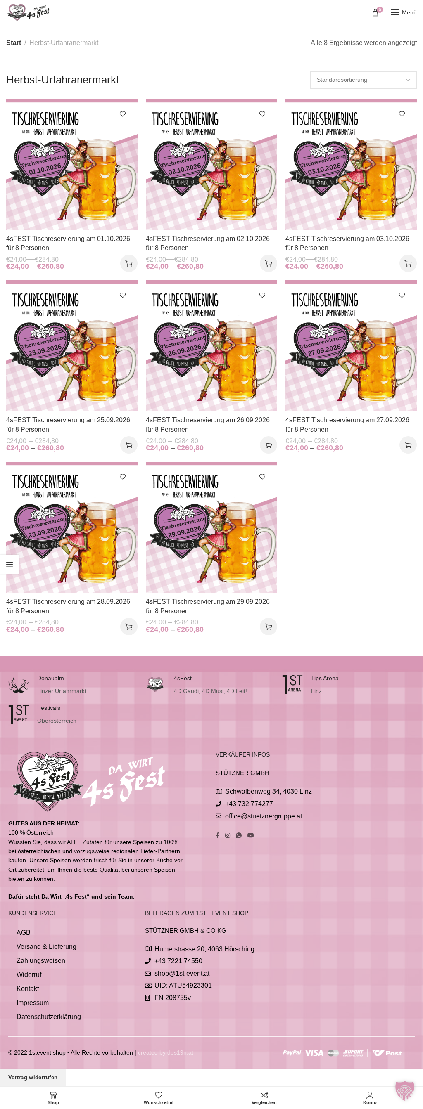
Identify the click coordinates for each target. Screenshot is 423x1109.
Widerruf (29, 974)
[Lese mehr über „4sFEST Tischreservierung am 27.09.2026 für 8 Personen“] (408, 445)
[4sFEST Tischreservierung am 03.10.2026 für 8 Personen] (351, 164)
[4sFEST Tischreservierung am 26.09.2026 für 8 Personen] (211, 345)
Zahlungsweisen (41, 960)
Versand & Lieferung (46, 946)
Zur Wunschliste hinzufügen (122, 114)
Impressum (33, 1002)
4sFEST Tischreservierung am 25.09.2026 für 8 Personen (68, 424)
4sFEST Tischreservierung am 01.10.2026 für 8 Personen (68, 243)
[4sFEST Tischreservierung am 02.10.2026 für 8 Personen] (211, 164)
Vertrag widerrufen (32, 1077)
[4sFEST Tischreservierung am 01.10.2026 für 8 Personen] (72, 164)
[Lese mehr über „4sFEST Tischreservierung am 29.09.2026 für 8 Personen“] (268, 626)
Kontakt (28, 988)
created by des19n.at (165, 1052)
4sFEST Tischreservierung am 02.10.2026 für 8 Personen (208, 243)
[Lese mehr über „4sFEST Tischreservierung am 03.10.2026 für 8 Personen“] (408, 263)
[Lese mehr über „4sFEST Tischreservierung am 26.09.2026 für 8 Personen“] (268, 445)
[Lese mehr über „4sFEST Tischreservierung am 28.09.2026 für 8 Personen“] (129, 626)
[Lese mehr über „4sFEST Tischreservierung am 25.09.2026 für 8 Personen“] (129, 445)
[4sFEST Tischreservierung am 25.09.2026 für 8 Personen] (72, 345)
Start (13, 42)
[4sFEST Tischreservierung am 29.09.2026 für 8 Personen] (211, 527)
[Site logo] (29, 12)
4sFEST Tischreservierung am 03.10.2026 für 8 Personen (347, 243)
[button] (405, 1091)
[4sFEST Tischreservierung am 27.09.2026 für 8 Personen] (351, 345)
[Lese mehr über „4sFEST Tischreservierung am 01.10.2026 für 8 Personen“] (129, 263)
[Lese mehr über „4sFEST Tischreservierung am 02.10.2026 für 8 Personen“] (268, 263)
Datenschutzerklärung (49, 1016)
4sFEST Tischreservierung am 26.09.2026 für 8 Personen (208, 424)
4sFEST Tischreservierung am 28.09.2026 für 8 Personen (68, 606)
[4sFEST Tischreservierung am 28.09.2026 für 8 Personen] (72, 527)
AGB (24, 932)
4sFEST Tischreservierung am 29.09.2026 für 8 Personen (208, 606)
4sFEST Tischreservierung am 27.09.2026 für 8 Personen (347, 424)
